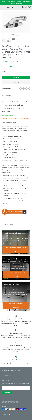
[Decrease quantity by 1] (9, 71)
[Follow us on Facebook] (3, 402)
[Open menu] (2, 7)
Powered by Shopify (6, 416)
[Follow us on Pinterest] (11, 402)
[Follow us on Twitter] (6, 402)
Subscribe (7, 392)
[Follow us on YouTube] (14, 402)
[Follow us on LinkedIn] (17, 402)
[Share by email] (29, 88)
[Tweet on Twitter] (26, 88)
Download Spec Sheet (7, 115)
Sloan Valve (5, 61)
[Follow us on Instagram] (8, 402)
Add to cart (16, 77)
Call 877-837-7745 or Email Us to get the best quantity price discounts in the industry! (16, 2)
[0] (29, 7)
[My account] (26, 7)
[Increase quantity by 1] (17, 71)
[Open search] (23, 7)
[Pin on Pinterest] (23, 88)
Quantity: (4, 71)
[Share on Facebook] (20, 88)
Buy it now (16, 82)
